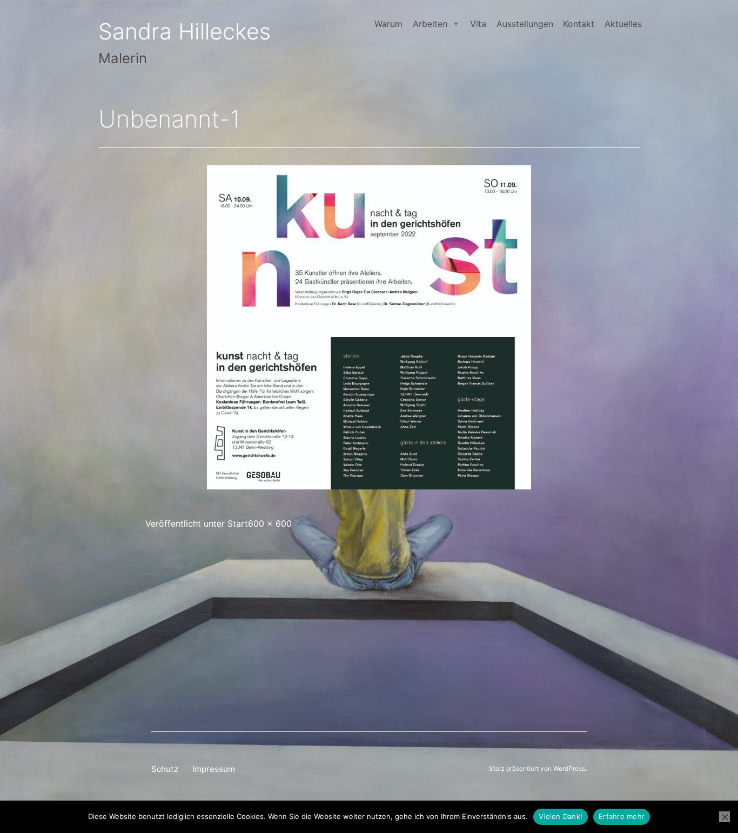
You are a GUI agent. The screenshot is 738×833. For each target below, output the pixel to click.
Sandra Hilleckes (184, 31)
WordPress (569, 768)
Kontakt (578, 23)
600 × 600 (270, 523)
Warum (388, 23)
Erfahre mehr (622, 816)
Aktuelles (623, 23)
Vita (478, 23)
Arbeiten (430, 23)
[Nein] (724, 816)
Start (237, 523)
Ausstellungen (525, 23)
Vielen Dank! (560, 816)
